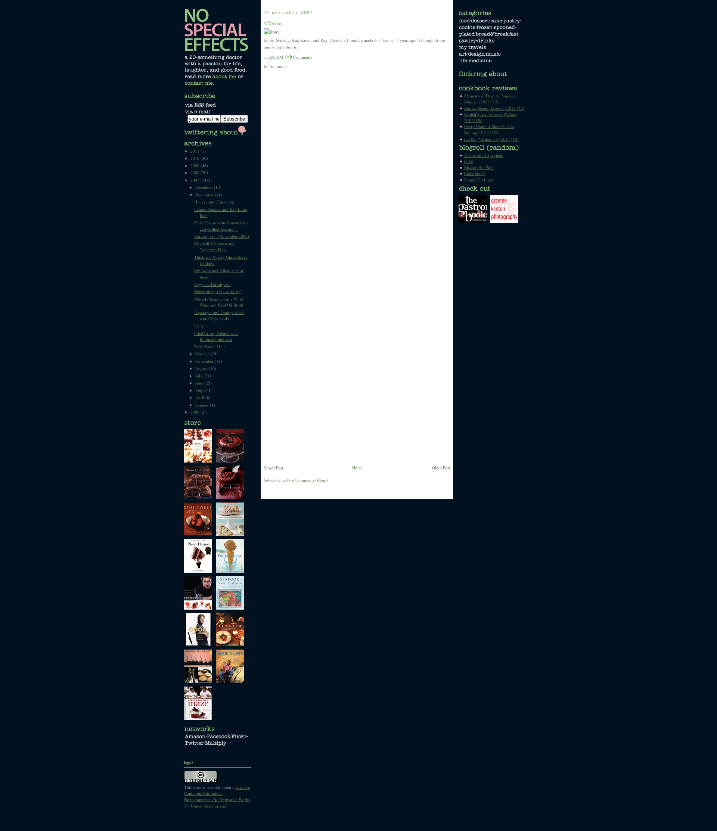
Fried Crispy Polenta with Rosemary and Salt (216, 336)
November (205, 194)
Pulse (468, 161)
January (202, 405)
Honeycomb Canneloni (214, 202)
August (202, 368)
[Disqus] (357, 174)
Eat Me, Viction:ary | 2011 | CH (491, 139)
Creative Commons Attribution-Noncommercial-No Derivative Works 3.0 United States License (217, 796)
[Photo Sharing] (271, 31)
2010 (195, 158)
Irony (276, 23)
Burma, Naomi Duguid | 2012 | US (494, 108)
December (204, 187)
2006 (195, 412)
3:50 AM (275, 57)
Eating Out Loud (478, 180)
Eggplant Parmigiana (212, 284)
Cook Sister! (474, 173)
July (199, 376)
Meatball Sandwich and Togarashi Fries (214, 247)
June (199, 383)
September (205, 361)
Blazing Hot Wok (479, 167)
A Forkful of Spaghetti (483, 155)
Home (357, 467)
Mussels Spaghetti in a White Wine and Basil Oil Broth (219, 302)
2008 (195, 172)
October (202, 354)
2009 (195, 165)
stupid (281, 66)
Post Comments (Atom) (307, 480)
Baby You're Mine (210, 346)
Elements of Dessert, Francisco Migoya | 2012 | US (490, 99)
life (271, 66)
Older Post (441, 467)
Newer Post (273, 467)
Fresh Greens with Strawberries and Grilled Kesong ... (221, 226)
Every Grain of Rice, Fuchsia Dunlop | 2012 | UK (489, 130)
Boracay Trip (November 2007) (221, 236)
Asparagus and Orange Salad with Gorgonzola (219, 315)
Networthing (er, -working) (218, 291)
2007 (195, 180)
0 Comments (301, 57)
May (199, 390)
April (200, 397)
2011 (195, 151)
